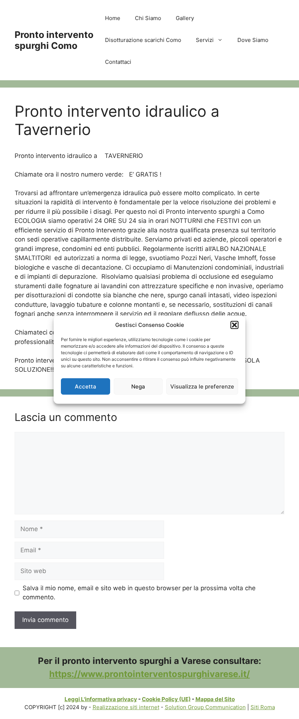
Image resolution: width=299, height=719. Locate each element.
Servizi (205, 39)
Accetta (85, 386)
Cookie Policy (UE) (166, 699)
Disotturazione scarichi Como (143, 39)
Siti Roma (263, 707)
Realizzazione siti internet (126, 707)
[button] (234, 325)
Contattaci (118, 61)
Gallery (185, 18)
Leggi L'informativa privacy (101, 699)
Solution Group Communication (205, 707)
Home (112, 18)
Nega (138, 386)
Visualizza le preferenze (202, 386)
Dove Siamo (252, 39)
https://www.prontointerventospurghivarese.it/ (149, 674)
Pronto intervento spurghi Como (54, 40)
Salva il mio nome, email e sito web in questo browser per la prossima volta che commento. (139, 592)
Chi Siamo (148, 18)
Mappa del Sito (215, 699)
